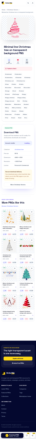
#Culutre (21, 84)
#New (25, 107)
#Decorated (17, 87)
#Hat (18, 101)
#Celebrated (8, 74)
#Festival (21, 91)
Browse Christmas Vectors (10, 206)
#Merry (7, 107)
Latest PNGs (5, 389)
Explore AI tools (18, 358)
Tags (20, 392)
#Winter (25, 114)
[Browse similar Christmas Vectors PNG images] (15, 212)
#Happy (24, 94)
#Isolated (26, 104)
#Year (6, 117)
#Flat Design (15, 94)
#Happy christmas (10, 97)
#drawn (13, 117)
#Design (7, 91)
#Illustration (8, 104)
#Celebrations (8, 77)
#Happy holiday (21, 97)
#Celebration (18, 74)
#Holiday (25, 101)
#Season (14, 111)
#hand (19, 117)
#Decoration (27, 87)
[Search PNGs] (28, 3)
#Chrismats (18, 77)
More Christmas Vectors (18, 184)
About (3, 405)
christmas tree (19, 149)
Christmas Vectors (12, 9)
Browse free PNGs (18, 363)
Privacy (3, 412)
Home (3, 9)
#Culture (14, 84)
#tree (25, 117)
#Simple (21, 111)
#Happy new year (9, 101)
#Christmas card (9, 81)
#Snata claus (8, 114)
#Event (14, 91)
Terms (3, 416)
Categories (22, 389)
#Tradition (17, 114)
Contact (3, 409)
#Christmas (27, 77)
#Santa (7, 111)
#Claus (7, 84)
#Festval (7, 94)
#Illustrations (17, 104)
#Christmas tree (21, 81)
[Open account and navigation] (33, 3)
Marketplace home (25, 396)
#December (8, 87)
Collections (4, 396)
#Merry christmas (16, 107)
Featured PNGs (6, 392)
